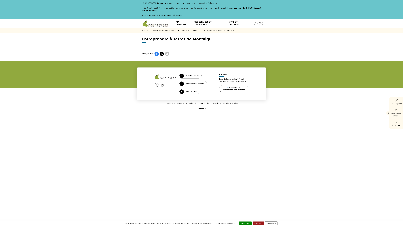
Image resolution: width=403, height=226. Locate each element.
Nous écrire (191, 92)
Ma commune (181, 23)
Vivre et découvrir (234, 23)
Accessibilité (191, 103)
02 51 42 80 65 (192, 76)
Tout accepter (245, 223)
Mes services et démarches (203, 23)
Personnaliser (271, 223)
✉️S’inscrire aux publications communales (234, 89)
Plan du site (204, 103)
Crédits (216, 103)
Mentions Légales (230, 103)
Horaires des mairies (195, 84)
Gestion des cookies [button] (174, 103)
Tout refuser (258, 223)
